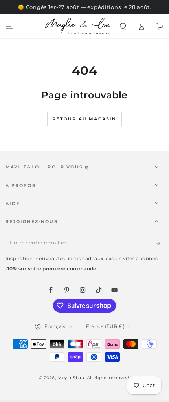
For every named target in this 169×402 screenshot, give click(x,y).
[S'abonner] (160, 243)
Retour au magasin (84, 118)
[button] (123, 26)
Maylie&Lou (70, 377)
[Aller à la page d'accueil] (77, 26)
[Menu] (9, 26)
